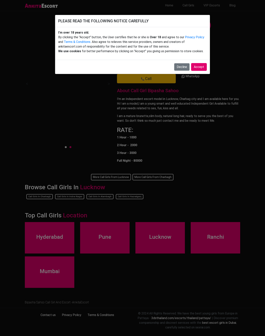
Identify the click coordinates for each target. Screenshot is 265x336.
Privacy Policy (194, 37)
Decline (182, 67)
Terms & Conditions (77, 42)
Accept (199, 67)
